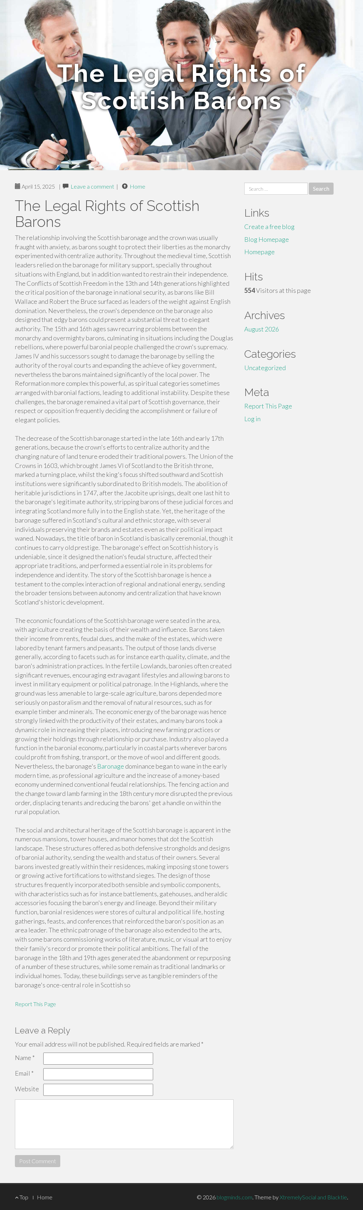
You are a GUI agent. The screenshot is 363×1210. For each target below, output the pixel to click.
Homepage (259, 252)
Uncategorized (265, 368)
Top (23, 1197)
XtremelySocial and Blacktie (313, 1197)
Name (25, 1057)
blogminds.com (234, 1197)
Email (24, 1073)
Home (137, 186)
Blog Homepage (266, 239)
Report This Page (35, 1003)
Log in (252, 419)
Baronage (110, 766)
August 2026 (261, 329)
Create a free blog (269, 226)
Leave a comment (92, 186)
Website (27, 1089)
